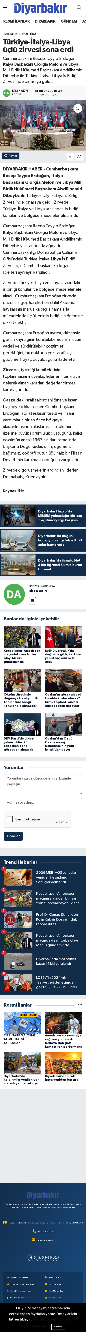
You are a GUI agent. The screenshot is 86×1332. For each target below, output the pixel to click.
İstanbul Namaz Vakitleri (22, 1284)
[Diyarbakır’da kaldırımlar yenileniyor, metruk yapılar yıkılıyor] (22, 1063)
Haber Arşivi (55, 1298)
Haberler (10, 34)
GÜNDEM (69, 21)
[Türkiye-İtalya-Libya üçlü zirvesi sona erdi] (43, 125)
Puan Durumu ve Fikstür (21, 1291)
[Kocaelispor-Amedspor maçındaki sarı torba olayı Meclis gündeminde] (22, 637)
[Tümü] (80, 1005)
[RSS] (55, 1257)
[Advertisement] (43, 1136)
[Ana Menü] (5, 8)
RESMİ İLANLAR (16, 21)
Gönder (13, 836)
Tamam (58, 1326)
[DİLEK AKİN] (14, 594)
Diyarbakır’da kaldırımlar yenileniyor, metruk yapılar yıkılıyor (22, 1080)
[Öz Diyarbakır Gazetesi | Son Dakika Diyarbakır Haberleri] (41, 7)
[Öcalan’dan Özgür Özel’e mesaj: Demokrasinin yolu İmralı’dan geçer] (63, 724)
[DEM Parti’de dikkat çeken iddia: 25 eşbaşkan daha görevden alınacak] (22, 724)
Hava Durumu (55, 1277)
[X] (39, 1257)
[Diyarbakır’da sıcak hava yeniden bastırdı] (63, 1063)
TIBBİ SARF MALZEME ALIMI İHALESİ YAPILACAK (20, 1039)
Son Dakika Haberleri (20, 1298)
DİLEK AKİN (38, 591)
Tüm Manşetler (56, 1291)
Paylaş (13, 155)
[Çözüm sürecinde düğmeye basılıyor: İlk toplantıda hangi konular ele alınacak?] (22, 680)
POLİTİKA (29, 34)
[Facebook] (31, 1257)
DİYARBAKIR (45, 21)
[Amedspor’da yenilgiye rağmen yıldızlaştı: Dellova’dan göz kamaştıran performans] (63, 1023)
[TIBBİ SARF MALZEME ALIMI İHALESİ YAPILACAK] (22, 1023)
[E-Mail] (32, 600)
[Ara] (79, 8)
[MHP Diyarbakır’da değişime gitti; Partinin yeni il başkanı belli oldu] (63, 637)
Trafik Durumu (55, 1284)
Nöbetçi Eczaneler (19, 1277)
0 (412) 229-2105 (45, 1232)
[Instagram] (47, 1257)
